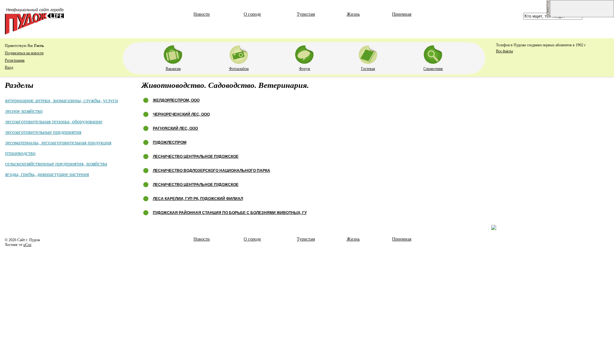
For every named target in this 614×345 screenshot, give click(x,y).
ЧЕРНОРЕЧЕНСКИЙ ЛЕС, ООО (181, 114)
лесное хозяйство (24, 111)
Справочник (433, 68)
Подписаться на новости (24, 53)
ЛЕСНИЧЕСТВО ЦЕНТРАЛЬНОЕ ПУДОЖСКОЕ (196, 156)
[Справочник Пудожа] (433, 53)
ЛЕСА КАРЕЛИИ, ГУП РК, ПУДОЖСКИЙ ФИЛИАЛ (198, 198)
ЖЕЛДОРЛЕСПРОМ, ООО (176, 100)
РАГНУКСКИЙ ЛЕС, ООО (175, 128)
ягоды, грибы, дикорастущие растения (47, 174)
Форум (304, 68)
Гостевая (368, 68)
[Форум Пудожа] (304, 53)
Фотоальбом (239, 68)
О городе (252, 14)
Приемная (401, 14)
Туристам (306, 14)
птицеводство (20, 153)
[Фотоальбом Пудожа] (239, 53)
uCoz (27, 244)
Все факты (504, 51)
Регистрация (15, 60)
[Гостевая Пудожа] (368, 53)
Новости (201, 14)
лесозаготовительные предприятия (43, 132)
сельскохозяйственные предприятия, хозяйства (56, 163)
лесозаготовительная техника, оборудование (53, 121)
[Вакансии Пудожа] (173, 53)
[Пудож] (34, 32)
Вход (9, 67)
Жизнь (353, 14)
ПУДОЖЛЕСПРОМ (169, 142)
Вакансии (173, 68)
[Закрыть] (548, 16)
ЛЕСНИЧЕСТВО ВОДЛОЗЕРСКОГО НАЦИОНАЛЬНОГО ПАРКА (211, 170)
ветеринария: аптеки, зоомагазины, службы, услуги (61, 100)
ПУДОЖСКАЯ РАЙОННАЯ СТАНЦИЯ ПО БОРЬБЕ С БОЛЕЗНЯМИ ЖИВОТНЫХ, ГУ (230, 213)
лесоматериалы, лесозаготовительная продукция (58, 142)
